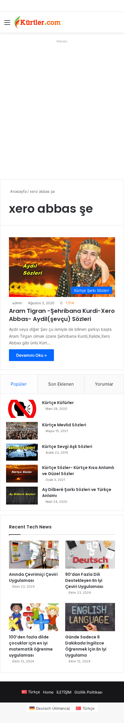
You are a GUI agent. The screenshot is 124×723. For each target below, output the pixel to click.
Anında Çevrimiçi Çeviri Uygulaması (33, 577)
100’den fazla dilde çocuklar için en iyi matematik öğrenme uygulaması (31, 646)
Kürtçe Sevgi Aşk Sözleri (67, 446)
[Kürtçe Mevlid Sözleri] (22, 431)
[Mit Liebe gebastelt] (37, 22)
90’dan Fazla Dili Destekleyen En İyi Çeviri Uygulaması (84, 580)
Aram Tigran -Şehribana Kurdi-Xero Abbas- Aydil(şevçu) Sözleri (62, 315)
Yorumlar (104, 384)
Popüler (19, 384)
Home (48, 692)
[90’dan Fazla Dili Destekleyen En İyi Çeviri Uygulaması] (90, 555)
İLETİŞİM (64, 692)
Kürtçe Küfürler (58, 403)
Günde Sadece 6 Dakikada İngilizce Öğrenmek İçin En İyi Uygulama (85, 646)
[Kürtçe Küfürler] (22, 409)
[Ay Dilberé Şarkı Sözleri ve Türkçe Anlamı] (22, 496)
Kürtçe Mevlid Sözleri (64, 425)
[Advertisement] (62, 107)
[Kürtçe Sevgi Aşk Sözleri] (22, 452)
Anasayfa (18, 191)
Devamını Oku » (31, 355)
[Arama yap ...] (117, 24)
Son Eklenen (61, 384)
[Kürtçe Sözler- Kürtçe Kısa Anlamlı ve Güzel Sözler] (22, 474)
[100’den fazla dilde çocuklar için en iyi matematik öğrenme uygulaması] (34, 617)
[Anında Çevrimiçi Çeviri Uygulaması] (34, 555)
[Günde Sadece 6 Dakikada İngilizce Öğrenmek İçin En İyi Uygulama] (90, 617)
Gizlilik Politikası (88, 692)
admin (17, 303)
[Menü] (7, 24)
